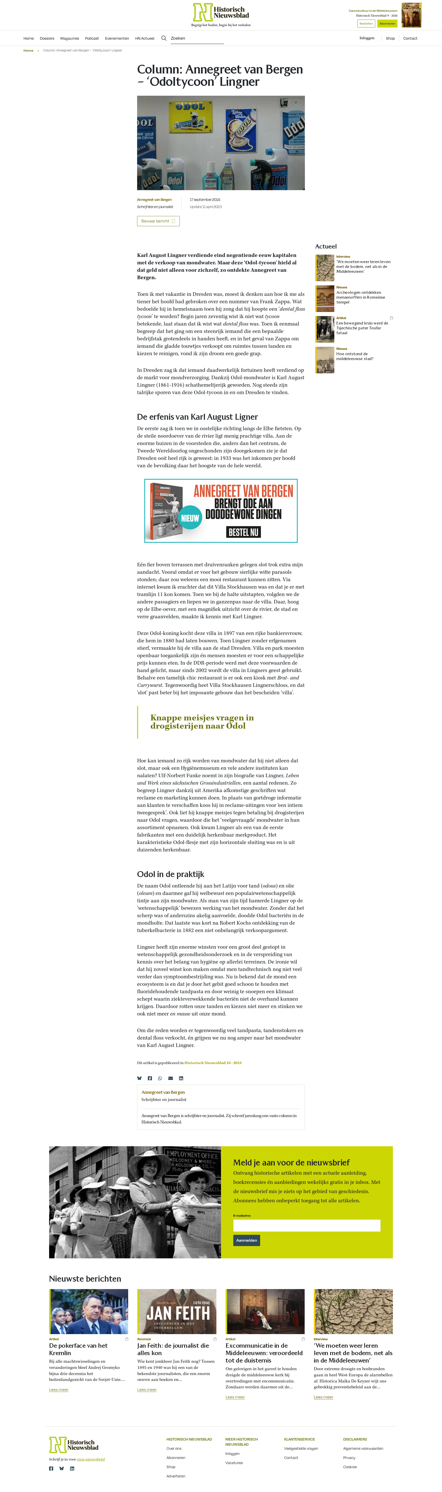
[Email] (170, 1078)
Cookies (350, 1466)
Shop (390, 38)
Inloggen (232, 1453)
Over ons (174, 1448)
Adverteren (176, 1476)
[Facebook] (150, 1078)
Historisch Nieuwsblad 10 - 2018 (212, 1063)
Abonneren (387, 23)
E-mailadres (242, 1215)
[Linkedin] (181, 1078)
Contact (410, 38)
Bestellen (366, 23)
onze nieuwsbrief (91, 1459)
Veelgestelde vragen (301, 1448)
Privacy (349, 1457)
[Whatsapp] (160, 1078)
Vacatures (234, 1462)
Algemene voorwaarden (363, 1448)
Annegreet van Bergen (154, 199)
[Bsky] (61, 1468)
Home (29, 50)
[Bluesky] (139, 1078)
